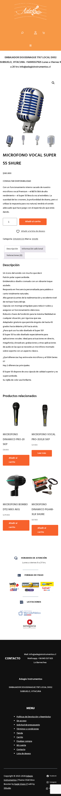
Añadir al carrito (33, 221)
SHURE (35, 239)
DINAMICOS (18, 239)
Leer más (42, 453)
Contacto (21, 749)
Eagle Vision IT (21, 784)
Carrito (20, 737)
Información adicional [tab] (32, 249)
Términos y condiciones (28, 729)
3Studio (7, 788)
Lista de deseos (24, 753)
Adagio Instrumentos (30, 679)
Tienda (20, 733)
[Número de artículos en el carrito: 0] (43, 33)
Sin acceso (21, 721)
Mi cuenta (21, 745)
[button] (30, 46)
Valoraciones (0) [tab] (14, 255)
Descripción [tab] (12, 249)
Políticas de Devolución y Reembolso (34, 717)
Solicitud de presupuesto (28, 725)
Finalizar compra (24, 741)
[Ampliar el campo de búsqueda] (22, 33)
